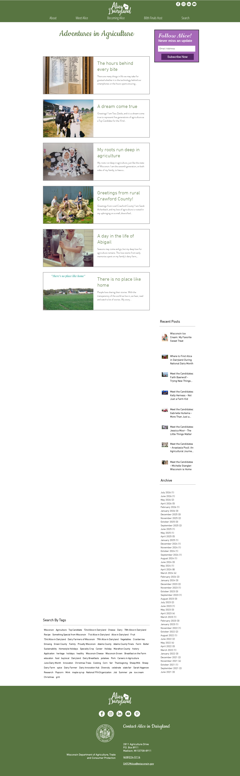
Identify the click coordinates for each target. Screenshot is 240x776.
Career (99, 649)
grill (58, 677)
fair (111, 663)
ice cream (139, 672)
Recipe (47, 634)
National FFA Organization (99, 672)
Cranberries (139, 639)
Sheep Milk (135, 663)
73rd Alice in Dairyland (55, 639)
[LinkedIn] (189, 4)
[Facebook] (178, 4)
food (57, 658)
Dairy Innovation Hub (89, 667)
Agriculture (61, 630)
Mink (67, 672)
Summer (123, 672)
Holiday (108, 649)
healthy (80, 653)
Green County (60, 644)
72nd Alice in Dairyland (95, 630)
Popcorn (59, 672)
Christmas (49, 677)
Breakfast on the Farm (135, 653)
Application (49, 653)
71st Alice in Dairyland (99, 634)
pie (130, 672)
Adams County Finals (123, 644)
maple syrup (78, 672)
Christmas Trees (83, 663)
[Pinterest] (137, 714)
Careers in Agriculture (128, 658)
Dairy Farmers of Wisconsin (81, 639)
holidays (70, 653)
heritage (60, 653)
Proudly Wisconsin (87, 644)
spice (59, 667)
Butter (146, 644)
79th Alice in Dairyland (108, 639)
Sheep (145, 663)
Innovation (68, 663)
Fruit (132, 634)
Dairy (119, 630)
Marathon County (122, 649)
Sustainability (50, 649)
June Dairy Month (52, 663)
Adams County (105, 644)
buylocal (65, 658)
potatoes (105, 658)
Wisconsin (49, 630)
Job (115, 672)
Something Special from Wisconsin (69, 634)
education (48, 658)
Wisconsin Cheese (95, 653)
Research (48, 672)
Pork (113, 658)
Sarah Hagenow (141, 667)
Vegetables (125, 639)
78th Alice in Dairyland (135, 630)
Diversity (105, 667)
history (135, 649)
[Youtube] (194, 4)
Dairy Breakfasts (91, 658)
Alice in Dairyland (120, 634)
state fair (127, 667)
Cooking (97, 663)
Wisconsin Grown (113, 653)
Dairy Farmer (70, 667)
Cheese (111, 630)
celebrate (116, 667)
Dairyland (76, 658)
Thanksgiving (121, 663)
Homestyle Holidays (68, 649)
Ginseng (48, 644)
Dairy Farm (49, 667)
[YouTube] (128, 714)
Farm (138, 644)
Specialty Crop (87, 649)
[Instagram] (183, 4)
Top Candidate (75, 630)
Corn (105, 663)
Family (72, 644)
